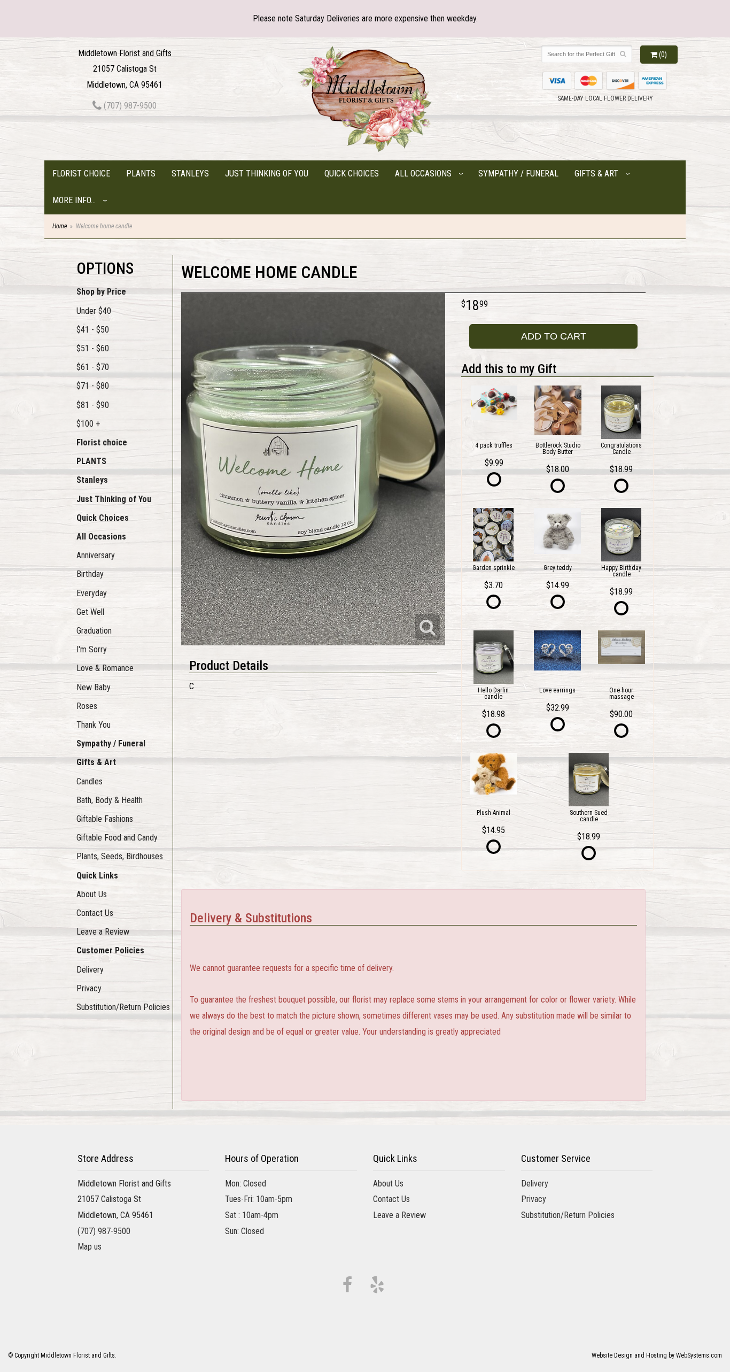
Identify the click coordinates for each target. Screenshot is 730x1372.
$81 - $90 (92, 405)
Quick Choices (351, 173)
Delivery (90, 970)
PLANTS (141, 173)
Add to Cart (553, 336)
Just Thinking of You (266, 173)
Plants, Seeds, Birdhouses (119, 856)
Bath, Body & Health (109, 800)
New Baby (93, 687)
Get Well (90, 612)
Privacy (89, 988)
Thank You (93, 725)
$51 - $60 (92, 348)
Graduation (94, 631)
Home (59, 226)
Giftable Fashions (104, 819)
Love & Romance (105, 668)
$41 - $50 (92, 330)
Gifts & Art (596, 173)
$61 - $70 (92, 367)
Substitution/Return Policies (123, 1007)
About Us (91, 894)
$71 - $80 (92, 386)
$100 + (88, 424)
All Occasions (423, 173)
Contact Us (94, 913)
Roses (86, 706)
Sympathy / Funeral (518, 173)
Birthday (90, 574)
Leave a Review (102, 932)
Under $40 (93, 311)
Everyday (91, 593)
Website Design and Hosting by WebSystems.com (657, 1355)
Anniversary (95, 555)
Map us (89, 1247)
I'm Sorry (91, 649)
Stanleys (190, 173)
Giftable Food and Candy (117, 838)
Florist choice (81, 173)
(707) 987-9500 (129, 106)
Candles (89, 781)
